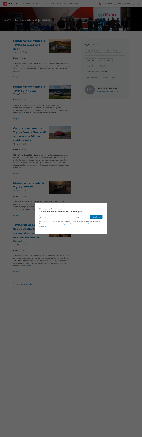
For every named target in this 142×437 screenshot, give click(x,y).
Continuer (96, 217)
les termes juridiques (61, 224)
